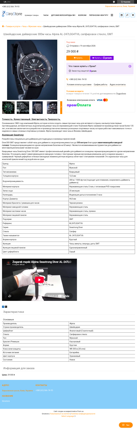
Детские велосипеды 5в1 (63, 15)
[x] (6, 307)
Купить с (98, 58)
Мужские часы (34, 26)
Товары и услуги (13, 26)
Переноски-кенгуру (98, 15)
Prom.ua (80, 411)
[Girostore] (12, 15)
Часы (45, 15)
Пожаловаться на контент (60, 414)
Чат (128, 425)
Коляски (82, 15)
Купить (79, 58)
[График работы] (121, 15)
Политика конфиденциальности (83, 414)
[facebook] (3, 307)
